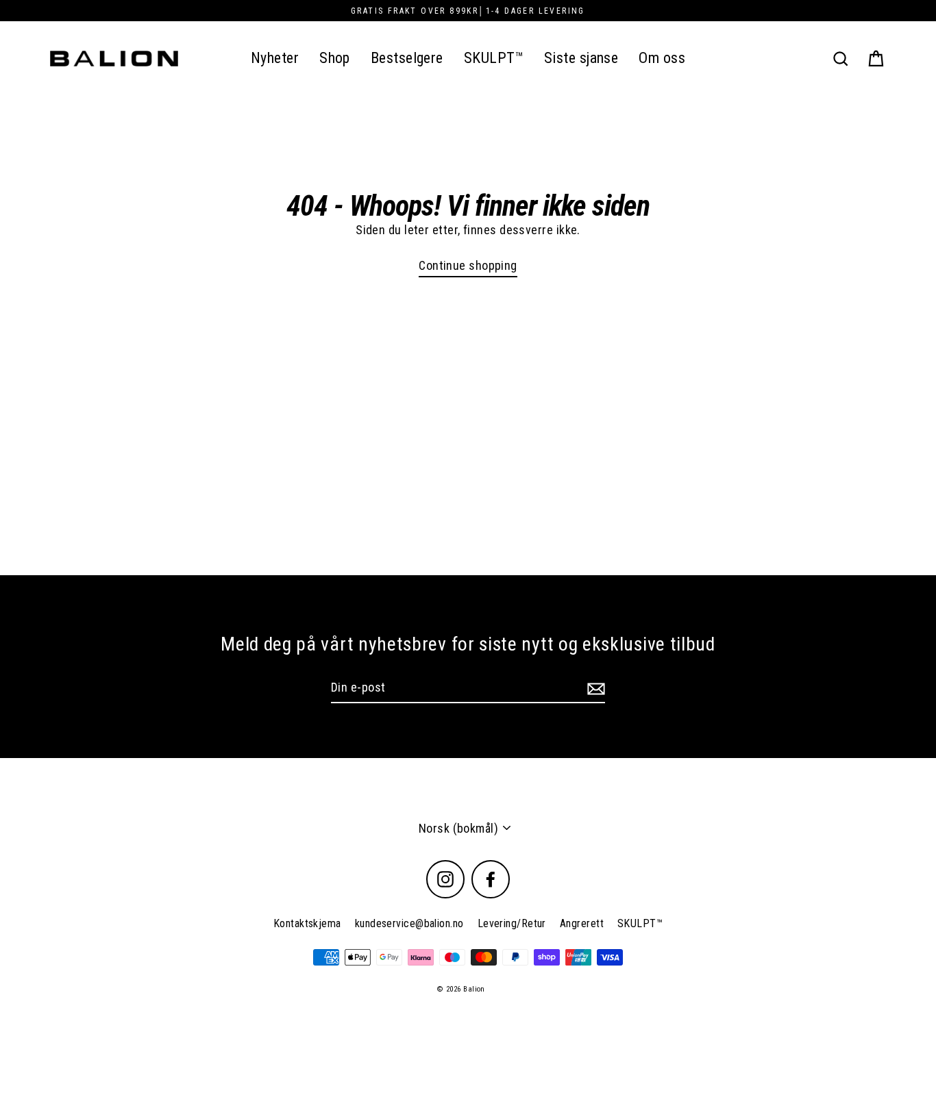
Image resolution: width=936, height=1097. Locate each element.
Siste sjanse (581, 57)
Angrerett (582, 923)
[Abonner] (594, 687)
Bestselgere (407, 57)
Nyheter (275, 57)
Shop (334, 57)
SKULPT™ (494, 57)
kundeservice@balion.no (409, 923)
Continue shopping (468, 265)
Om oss (662, 57)
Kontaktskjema (307, 923)
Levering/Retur (512, 923)
